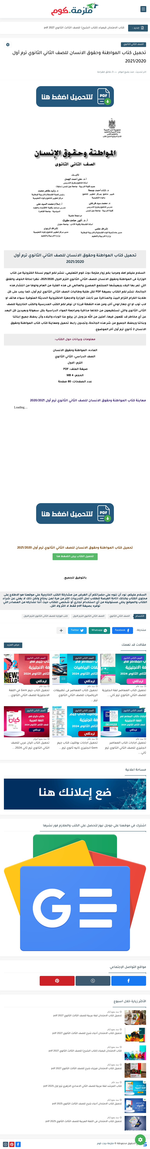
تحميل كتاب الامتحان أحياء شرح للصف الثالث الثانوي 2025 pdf (87, 1104)
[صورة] (135, 1017)
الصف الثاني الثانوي (133, 44)
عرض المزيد (13, 645)
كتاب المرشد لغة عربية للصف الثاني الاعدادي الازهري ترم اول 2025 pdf (82, 1086)
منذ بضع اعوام (39, 738)
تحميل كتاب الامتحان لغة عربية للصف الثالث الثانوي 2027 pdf (87, 1016)
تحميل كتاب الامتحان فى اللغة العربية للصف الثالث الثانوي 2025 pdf (84, 1121)
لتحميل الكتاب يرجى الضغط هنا (75, 556)
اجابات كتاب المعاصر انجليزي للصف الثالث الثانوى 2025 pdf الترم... (83, 27)
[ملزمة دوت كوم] (75, 9)
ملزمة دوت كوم (105, 1143)
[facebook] (128, 981)
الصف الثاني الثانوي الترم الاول (88, 616)
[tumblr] (93, 981)
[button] (122, 630)
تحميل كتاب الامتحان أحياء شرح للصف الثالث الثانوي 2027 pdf (87, 1033)
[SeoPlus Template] (144, 1143)
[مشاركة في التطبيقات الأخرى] (61, 630)
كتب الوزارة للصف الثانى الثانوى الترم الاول (46, 616)
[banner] (75, 108)
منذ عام (139, 686)
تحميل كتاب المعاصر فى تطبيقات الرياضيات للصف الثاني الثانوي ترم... (75, 695)
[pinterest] (57, 981)
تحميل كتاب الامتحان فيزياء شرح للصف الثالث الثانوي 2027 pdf (86, 1068)
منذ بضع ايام (113, 1011)
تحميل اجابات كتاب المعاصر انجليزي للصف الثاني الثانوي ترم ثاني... (125, 748)
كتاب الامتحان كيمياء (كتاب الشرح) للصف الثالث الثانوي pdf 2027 (85, 1051)
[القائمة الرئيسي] (143, 9)
